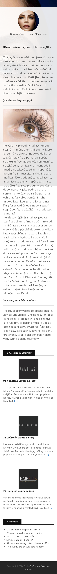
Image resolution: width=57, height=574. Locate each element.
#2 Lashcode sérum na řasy (18, 437)
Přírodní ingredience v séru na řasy (25, 532)
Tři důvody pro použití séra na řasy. (25, 546)
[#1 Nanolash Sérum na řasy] (28, 369)
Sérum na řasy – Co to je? (19, 539)
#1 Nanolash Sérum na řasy (19, 380)
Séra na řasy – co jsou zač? (20, 536)
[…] (16, 401)
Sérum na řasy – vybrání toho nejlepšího (27, 543)
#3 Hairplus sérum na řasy (18, 491)
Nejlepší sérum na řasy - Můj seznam (28, 34)
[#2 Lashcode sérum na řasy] (28, 426)
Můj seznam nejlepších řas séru (23, 529)
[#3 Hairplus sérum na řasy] (28, 479)
